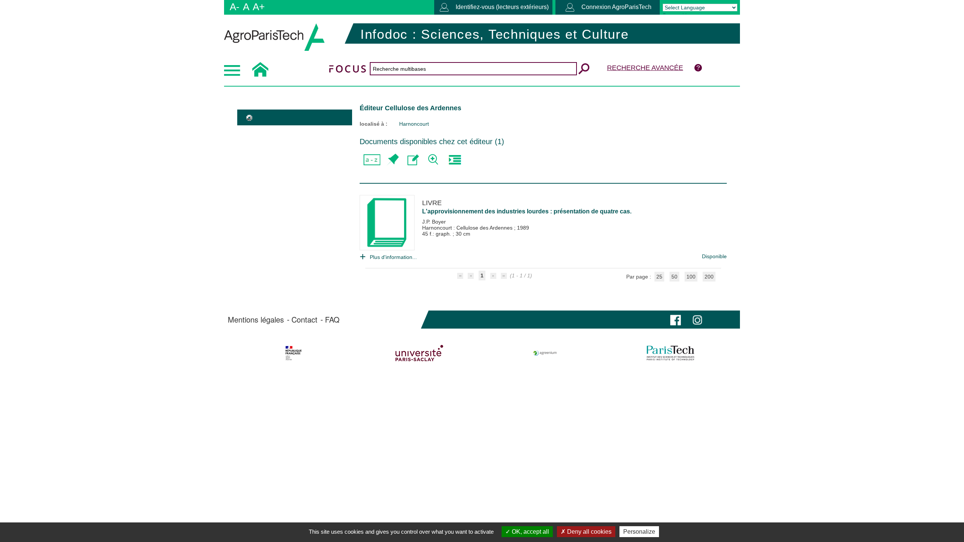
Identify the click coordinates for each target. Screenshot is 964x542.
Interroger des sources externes (454, 159)
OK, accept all (529, 531)
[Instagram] (697, 319)
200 (709, 277)
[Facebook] (675, 319)
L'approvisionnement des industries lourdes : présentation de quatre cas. (526, 211)
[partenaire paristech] (670, 353)
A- (234, 6)
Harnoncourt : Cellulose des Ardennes (468, 228)
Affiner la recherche (434, 159)
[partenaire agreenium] (545, 353)
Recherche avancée (645, 68)
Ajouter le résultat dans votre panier (392, 159)
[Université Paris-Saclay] (419, 353)
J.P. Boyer (434, 222)
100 (691, 277)
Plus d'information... (393, 257)
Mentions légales (256, 319)
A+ (259, 6)
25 (659, 277)
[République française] (293, 353)
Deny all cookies (589, 531)
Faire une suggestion (413, 159)
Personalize (639, 531)
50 (674, 277)
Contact (304, 319)
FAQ (332, 319)
